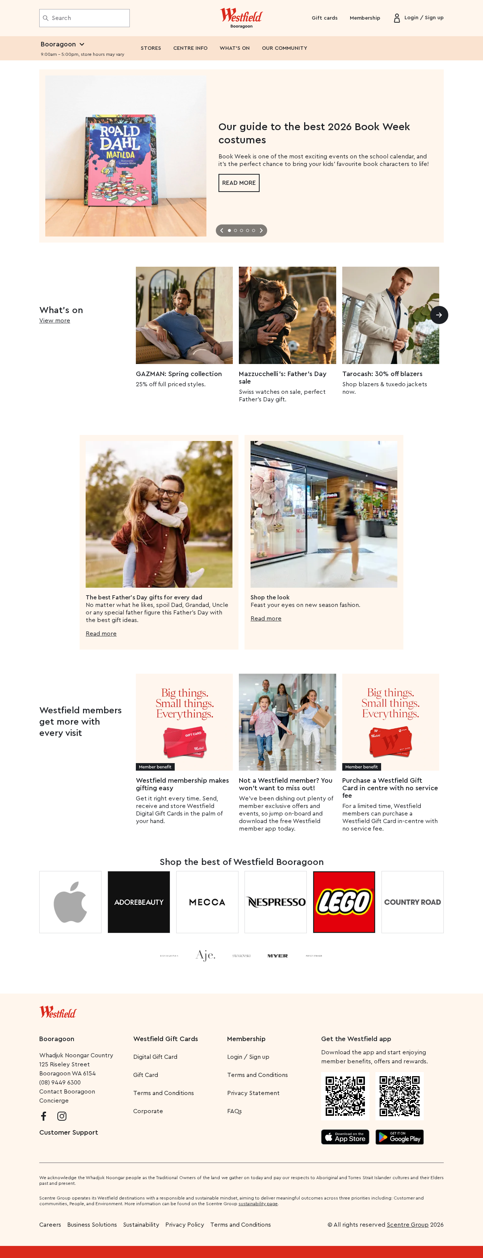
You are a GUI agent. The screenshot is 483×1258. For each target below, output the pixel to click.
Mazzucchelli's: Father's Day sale (282, 377)
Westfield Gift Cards (165, 1038)
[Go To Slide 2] (235, 230)
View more (54, 321)
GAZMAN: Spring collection (179, 373)
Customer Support (68, 1132)
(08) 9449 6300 (60, 1083)
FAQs (234, 1111)
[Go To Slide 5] (253, 230)
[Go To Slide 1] (229, 230)
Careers (50, 1225)
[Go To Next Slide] (261, 230)
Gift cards (325, 18)
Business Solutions (92, 1225)
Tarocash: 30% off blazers (382, 373)
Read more (239, 183)
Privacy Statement (253, 1093)
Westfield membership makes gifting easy (182, 784)
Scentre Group (408, 1225)
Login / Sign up (248, 1057)
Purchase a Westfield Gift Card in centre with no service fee (390, 788)
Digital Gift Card (155, 1057)
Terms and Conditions (163, 1093)
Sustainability (141, 1225)
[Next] (439, 315)
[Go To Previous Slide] (222, 230)
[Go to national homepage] (58, 1010)
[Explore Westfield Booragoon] (241, 18)
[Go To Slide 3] (241, 230)
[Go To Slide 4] (247, 230)
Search (61, 18)
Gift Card (145, 1075)
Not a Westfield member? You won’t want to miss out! (285, 784)
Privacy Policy (184, 1225)
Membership (365, 18)
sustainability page (258, 1203)
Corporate (148, 1111)
